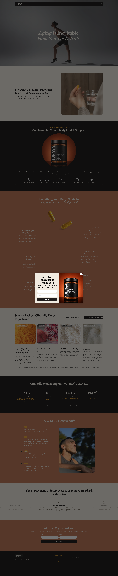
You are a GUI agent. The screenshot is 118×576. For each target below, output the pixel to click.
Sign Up (47, 299)
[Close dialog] (81, 274)
